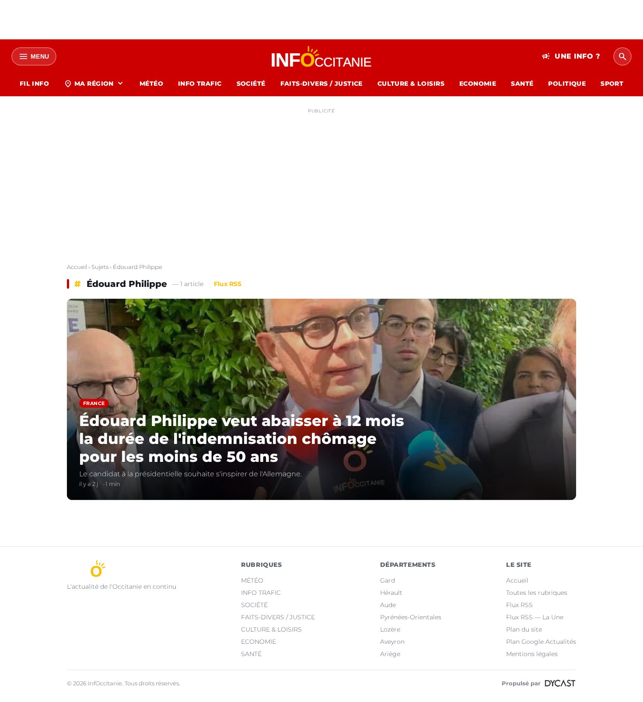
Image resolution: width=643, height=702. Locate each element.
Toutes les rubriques (536, 593)
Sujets (99, 266)
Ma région (94, 83)
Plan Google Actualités (541, 642)
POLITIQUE (567, 83)
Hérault (391, 593)
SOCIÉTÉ (251, 83)
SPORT (612, 83)
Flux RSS (227, 284)
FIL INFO (34, 83)
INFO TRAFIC (200, 83)
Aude (388, 605)
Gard (387, 580)
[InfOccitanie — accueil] (321, 56)
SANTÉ (522, 83)
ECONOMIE (477, 83)
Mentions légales (532, 654)
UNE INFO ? (571, 56)
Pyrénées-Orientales (410, 617)
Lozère (390, 629)
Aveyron (392, 642)
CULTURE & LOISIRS (410, 83)
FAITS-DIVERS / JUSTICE (321, 83)
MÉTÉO (151, 83)
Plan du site (524, 629)
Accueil (77, 266)
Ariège (390, 654)
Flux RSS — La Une (534, 617)
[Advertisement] (321, 178)
